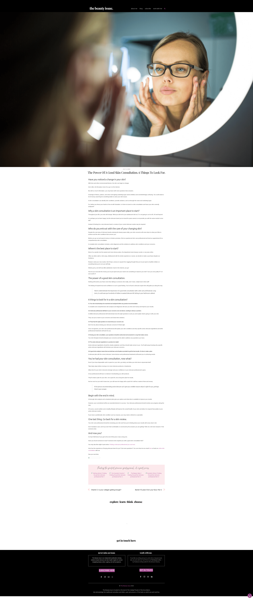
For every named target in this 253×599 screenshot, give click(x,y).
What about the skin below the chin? (13, 516)
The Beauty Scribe (156, 560)
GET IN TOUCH (146, 570)
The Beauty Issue (126, 586)
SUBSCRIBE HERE (107, 570)
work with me (157, 8)
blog (141, 8)
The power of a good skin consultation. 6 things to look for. (126, 172)
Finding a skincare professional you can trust (122, 444)
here (150, 448)
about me (134, 8)
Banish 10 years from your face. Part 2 (148, 490)
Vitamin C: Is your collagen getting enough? (106, 490)
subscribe (148, 8)
